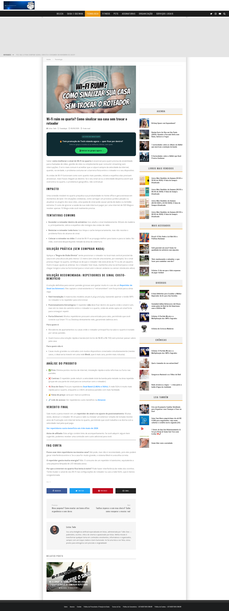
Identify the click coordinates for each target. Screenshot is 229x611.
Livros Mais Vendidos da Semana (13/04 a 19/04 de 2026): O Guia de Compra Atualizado (166, 180)
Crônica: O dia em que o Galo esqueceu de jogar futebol (165, 271)
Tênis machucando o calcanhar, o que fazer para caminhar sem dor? (165, 260)
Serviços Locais (164, 13)
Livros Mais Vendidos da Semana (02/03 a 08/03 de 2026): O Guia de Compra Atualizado (166, 214)
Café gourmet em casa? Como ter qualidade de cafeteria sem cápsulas (165, 248)
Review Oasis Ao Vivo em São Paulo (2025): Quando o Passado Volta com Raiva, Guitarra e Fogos (165, 134)
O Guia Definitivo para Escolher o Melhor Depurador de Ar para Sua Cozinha (166, 294)
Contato (79, 606)
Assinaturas (128, 13)
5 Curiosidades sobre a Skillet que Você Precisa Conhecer (166, 157)
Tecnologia (93, 13)
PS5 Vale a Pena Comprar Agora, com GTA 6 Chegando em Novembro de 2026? (45, 55)
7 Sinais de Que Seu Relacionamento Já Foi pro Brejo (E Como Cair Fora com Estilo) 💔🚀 (166, 431)
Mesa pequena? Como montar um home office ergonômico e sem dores (70, 508)
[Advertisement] (114, 34)
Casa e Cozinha (75, 13)
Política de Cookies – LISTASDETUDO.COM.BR (168, 606)
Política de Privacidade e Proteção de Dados (97, 606)
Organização (146, 13)
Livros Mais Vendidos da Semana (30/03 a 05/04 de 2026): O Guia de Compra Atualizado (166, 191)
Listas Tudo (52, 128)
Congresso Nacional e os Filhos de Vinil (166, 374)
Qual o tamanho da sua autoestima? (164, 363)
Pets (116, 13)
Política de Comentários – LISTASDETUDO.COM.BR (137, 606)
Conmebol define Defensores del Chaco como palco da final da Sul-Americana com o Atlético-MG (166, 306)
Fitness (106, 13)
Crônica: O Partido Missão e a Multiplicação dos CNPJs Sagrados (164, 317)
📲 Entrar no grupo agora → (91, 150)
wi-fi (49, 482)
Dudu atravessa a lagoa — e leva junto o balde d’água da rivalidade (166, 385)
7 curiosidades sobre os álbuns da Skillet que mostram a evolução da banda (166, 145)
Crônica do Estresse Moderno (162, 328)
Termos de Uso (116, 606)
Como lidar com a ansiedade (161, 443)
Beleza (60, 13)
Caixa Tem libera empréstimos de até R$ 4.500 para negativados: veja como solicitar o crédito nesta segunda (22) (166, 420)
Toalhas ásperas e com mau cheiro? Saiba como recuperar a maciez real (113, 508)
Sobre (66, 606)
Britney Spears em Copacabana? (163, 123)
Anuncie (72, 606)
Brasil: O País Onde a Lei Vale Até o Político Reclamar (164, 237)
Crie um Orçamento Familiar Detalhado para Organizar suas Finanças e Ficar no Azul (166, 409)
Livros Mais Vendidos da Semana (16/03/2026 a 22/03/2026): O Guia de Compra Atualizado (165, 202)
